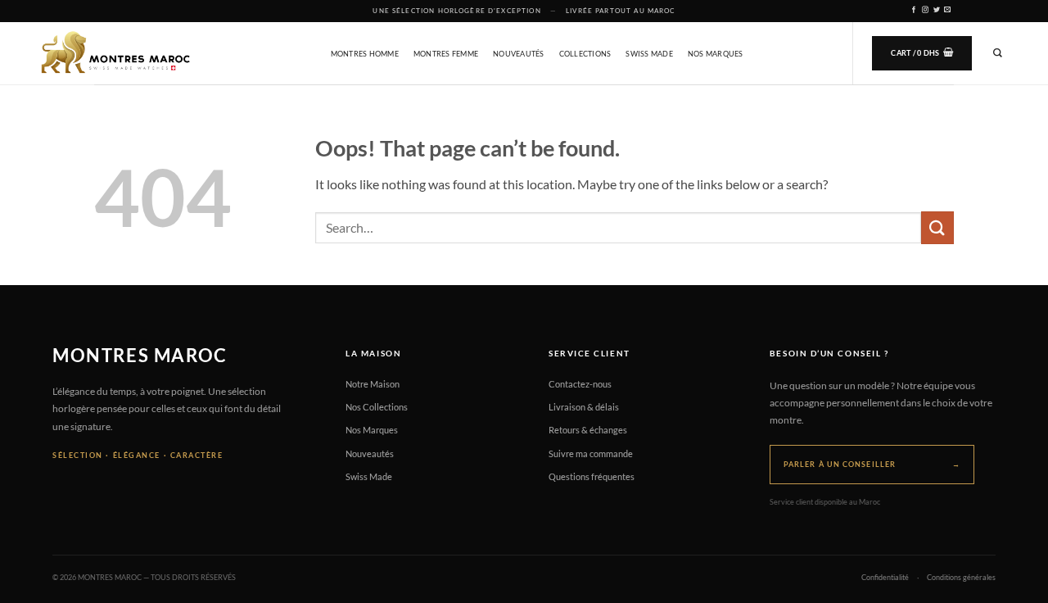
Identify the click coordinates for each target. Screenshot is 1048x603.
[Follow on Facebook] (914, 10)
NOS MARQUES (715, 53)
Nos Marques (372, 429)
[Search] (998, 53)
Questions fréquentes (592, 476)
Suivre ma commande (591, 453)
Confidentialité (885, 578)
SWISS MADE (649, 53)
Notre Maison (373, 384)
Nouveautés (370, 453)
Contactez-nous (580, 384)
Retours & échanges (588, 429)
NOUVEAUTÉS (518, 53)
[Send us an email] (947, 10)
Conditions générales (961, 578)
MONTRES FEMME (445, 53)
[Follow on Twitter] (937, 10)
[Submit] (937, 227)
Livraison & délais (584, 406)
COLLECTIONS (585, 53)
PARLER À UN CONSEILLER (872, 464)
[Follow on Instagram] (925, 10)
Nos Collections (377, 406)
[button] (922, 53)
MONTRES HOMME (365, 53)
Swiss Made (369, 476)
